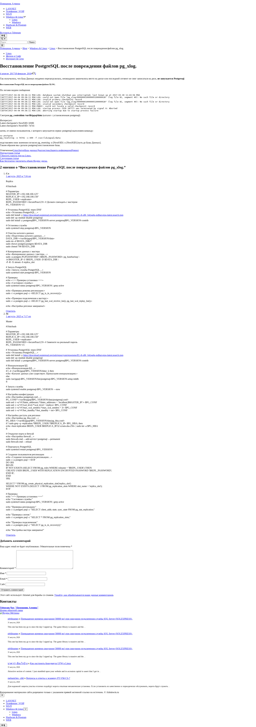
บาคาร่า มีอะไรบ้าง (18, 663)
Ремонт (75, 150)
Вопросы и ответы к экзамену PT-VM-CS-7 (48, 678)
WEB (8, 27)
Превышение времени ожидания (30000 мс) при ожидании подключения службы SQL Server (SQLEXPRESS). (76, 619)
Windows (16, 22)
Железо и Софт (13, 56)
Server (22, 150)
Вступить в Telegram (10, 32)
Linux (14, 19)
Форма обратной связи (11, 610)
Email (3, 579)
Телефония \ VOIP (15, 11)
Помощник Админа (10, 3)
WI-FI (9, 14)
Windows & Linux (14, 17)
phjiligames (13, 619)
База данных (31, 150)
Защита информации (60, 150)
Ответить (10, 311)
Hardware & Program (16, 25)
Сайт (2, 584)
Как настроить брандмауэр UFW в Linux (50, 663)
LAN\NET (11, 8)
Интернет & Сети (15, 58)
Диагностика (43, 150)
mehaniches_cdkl (16, 678)
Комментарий (8, 568)
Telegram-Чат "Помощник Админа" (19, 607)
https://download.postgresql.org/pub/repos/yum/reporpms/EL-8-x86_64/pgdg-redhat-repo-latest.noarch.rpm (73, 215)
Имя (3, 573)
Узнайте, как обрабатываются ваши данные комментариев (83, 595)
